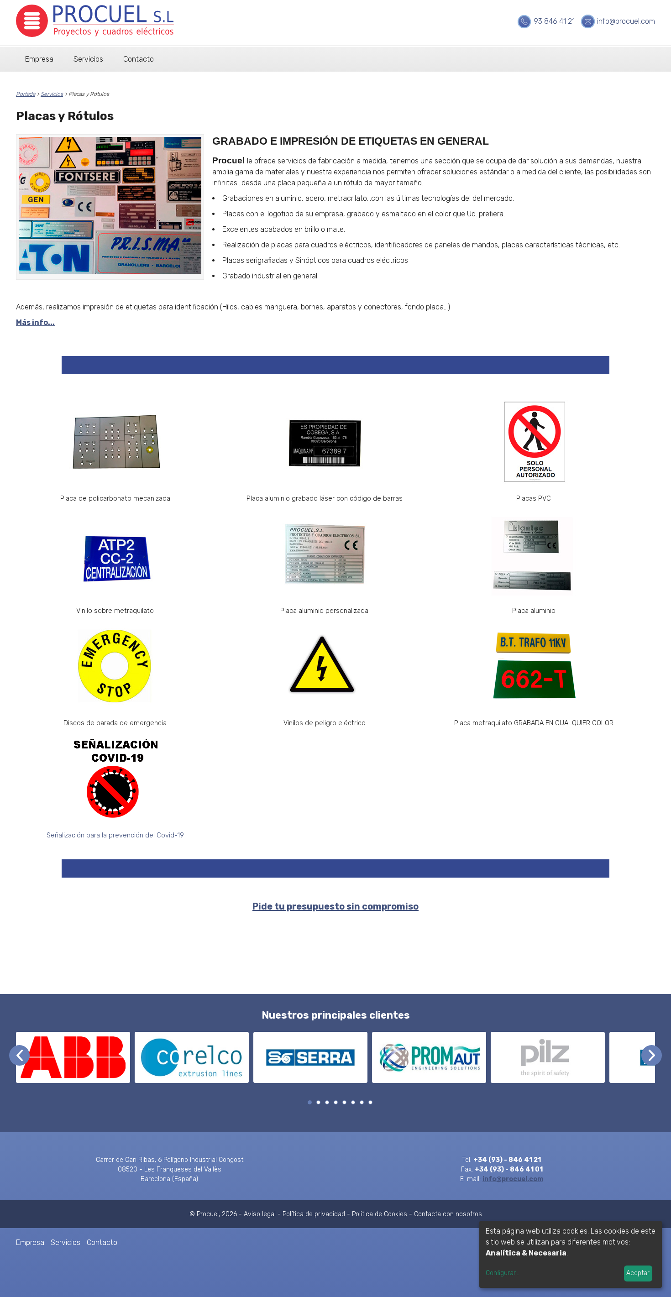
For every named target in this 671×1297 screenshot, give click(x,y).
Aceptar (638, 1273)
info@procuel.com (626, 21)
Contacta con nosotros (448, 1214)
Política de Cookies (379, 1214)
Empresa (39, 59)
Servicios (88, 59)
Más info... (35, 322)
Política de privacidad (314, 1214)
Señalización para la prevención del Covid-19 (115, 835)
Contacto (138, 59)
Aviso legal (260, 1214)
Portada (25, 94)
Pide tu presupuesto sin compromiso (335, 906)
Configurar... (502, 1273)
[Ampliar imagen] (110, 207)
